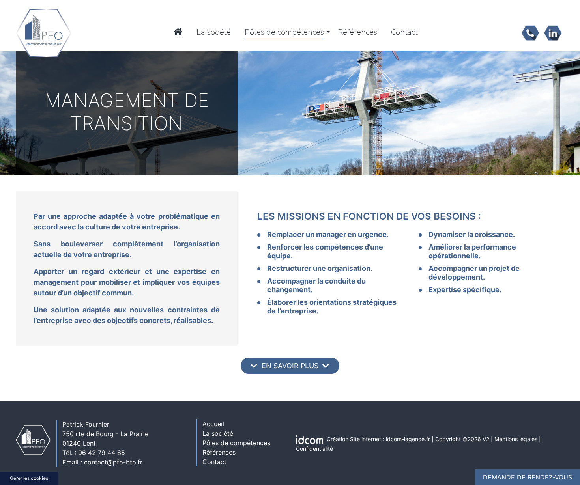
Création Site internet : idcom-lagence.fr (378, 439)
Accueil (213, 424)
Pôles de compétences (284, 32)
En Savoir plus (290, 366)
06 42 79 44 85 (101, 453)
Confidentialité (314, 448)
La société (213, 32)
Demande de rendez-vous (527, 477)
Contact (404, 32)
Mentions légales (515, 439)
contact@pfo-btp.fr (113, 462)
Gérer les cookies (29, 478)
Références (357, 32)
